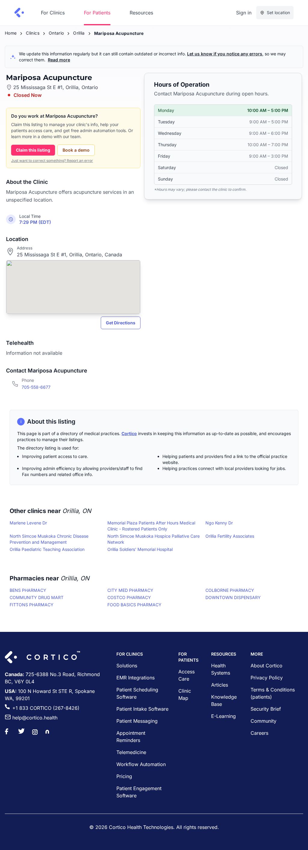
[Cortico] (19, 12)
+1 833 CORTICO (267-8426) (45, 708)
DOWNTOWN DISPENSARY (233, 597)
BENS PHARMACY (28, 590)
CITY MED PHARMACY (130, 590)
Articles (219, 685)
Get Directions (120, 322)
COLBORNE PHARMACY (229, 590)
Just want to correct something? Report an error (52, 160)
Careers (259, 733)
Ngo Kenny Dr (219, 522)
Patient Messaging (137, 721)
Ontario (56, 33)
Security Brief (266, 709)
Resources (141, 13)
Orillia (79, 33)
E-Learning (223, 716)
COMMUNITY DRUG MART (36, 597)
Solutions (126, 666)
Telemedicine (131, 752)
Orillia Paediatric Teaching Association (47, 549)
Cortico (129, 433)
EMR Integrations (135, 678)
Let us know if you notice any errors (224, 53)
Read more (59, 59)
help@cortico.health (34, 718)
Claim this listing (33, 150)
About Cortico (266, 666)
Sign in (243, 13)
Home (11, 33)
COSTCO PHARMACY (129, 597)
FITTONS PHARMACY (32, 604)
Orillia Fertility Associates (229, 536)
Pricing (124, 776)
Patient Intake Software (142, 709)
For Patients (97, 13)
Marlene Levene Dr (28, 522)
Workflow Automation (141, 764)
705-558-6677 (36, 387)
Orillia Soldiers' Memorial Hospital (140, 549)
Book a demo (76, 150)
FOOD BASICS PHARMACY (134, 604)
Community (263, 721)
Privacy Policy (267, 678)
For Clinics (53, 13)
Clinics (32, 33)
